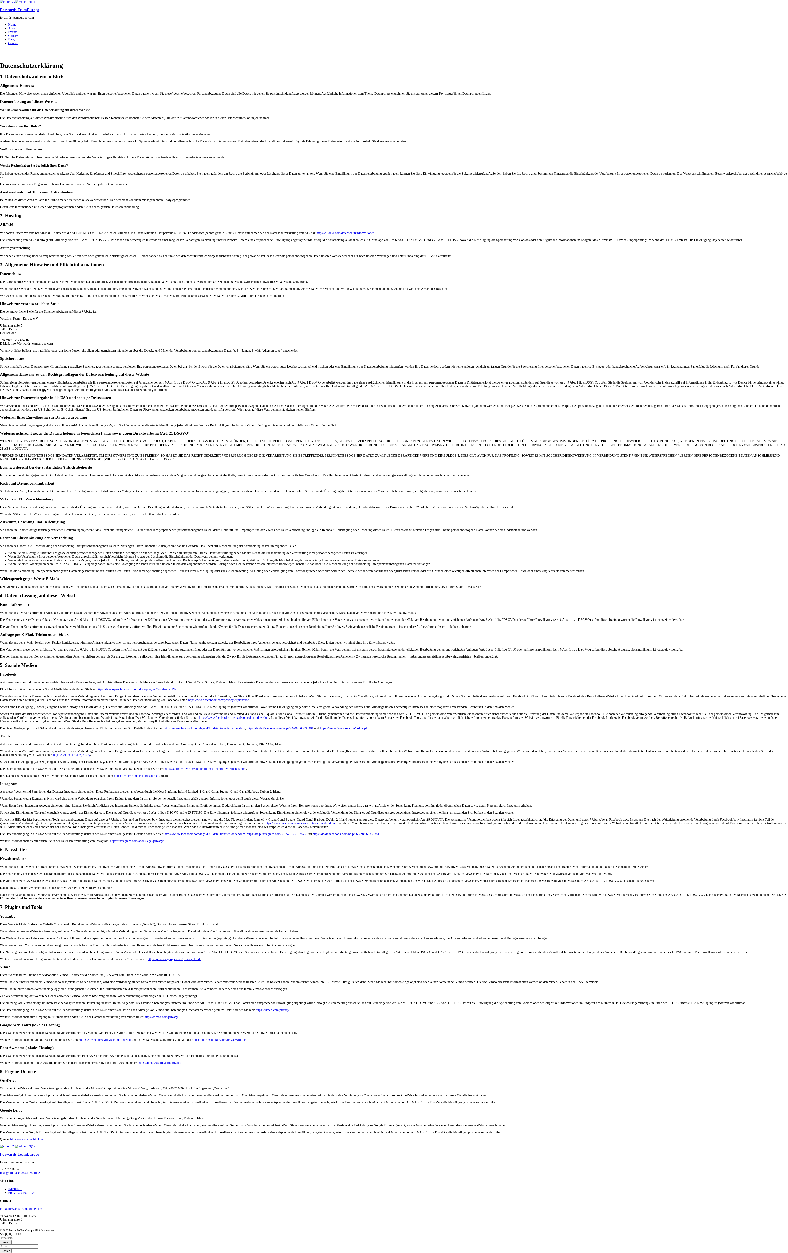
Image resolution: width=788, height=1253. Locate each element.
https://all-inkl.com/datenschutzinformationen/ (345, 233)
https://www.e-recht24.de (26, 1139)
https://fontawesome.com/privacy (159, 1062)
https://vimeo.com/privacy (272, 1010)
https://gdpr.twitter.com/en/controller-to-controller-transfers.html (205, 768)
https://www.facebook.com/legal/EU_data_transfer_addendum (204, 728)
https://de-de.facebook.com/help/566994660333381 (280, 728)
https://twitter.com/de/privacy (71, 755)
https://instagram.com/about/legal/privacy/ (137, 841)
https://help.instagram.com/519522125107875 (276, 834)
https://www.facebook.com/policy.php (344, 728)
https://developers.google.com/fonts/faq (105, 1039)
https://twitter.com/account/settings (136, 775)
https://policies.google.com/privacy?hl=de (174, 959)
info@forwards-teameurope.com (21, 1208)
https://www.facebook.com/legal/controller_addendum (234, 717)
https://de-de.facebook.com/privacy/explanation (218, 700)
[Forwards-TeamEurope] (7, 1)
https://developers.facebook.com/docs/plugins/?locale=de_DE (136, 689)
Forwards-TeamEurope (19, 10)
